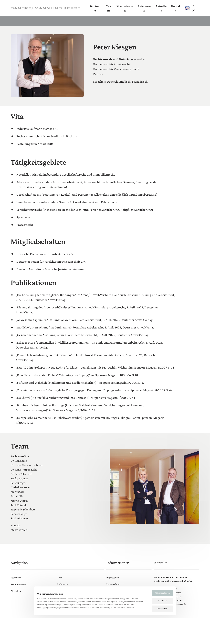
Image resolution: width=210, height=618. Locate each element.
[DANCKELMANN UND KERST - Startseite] (45, 8)
